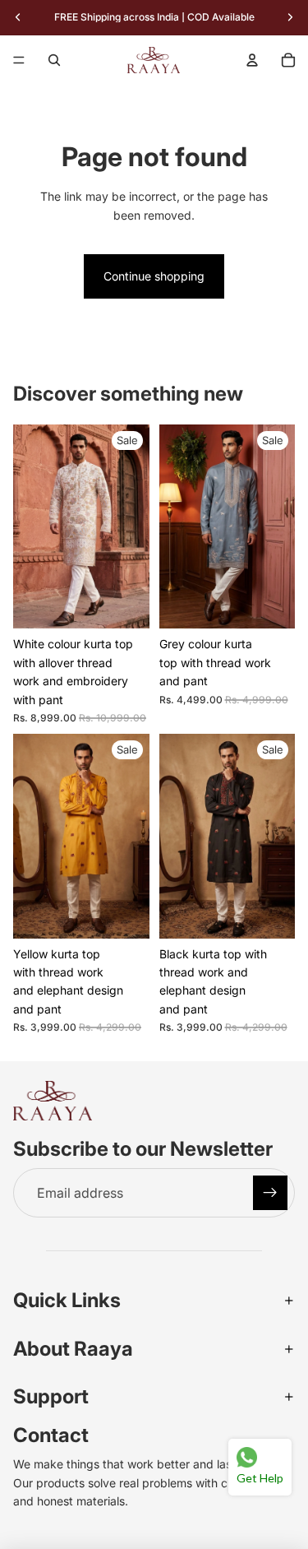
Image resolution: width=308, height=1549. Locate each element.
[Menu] (19, 60)
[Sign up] (270, 1193)
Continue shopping (154, 276)
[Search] (54, 60)
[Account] (252, 60)
